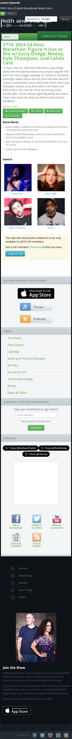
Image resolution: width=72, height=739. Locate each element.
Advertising (25, 575)
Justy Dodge (51, 193)
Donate (23, 582)
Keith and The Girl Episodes (26, 359)
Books (12, 386)
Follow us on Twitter (36, 518)
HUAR (21, 597)
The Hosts (15, 338)
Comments (14, 115)
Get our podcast (37, 544)
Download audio (17, 110)
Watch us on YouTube (56, 518)
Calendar (14, 352)
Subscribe (55, 110)
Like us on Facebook (15, 518)
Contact (23, 568)
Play (8, 14)
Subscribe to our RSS (66, 735)
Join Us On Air (17, 372)
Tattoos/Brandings (20, 379)
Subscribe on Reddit (15, 537)
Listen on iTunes (54, 36)
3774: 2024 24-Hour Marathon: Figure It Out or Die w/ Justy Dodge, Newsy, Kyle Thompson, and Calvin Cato (33, 54)
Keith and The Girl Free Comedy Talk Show (26, 23)
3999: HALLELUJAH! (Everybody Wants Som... (26, 8)
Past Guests (16, 345)
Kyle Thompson (17, 227)
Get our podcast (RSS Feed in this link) (36, 319)
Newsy (51, 227)
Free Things (25, 590)
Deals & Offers (17, 393)
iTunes (37, 110)
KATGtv (13, 365)
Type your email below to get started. (36, 409)
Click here (35, 247)
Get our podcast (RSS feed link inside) (36, 537)
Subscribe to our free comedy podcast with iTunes (36, 307)
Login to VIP (15, 253)
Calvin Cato (17, 193)
